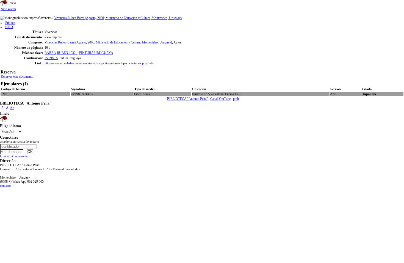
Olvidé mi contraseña (13, 156)
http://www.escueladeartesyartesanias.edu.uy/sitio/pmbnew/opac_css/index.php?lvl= (99, 63)
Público (10, 23)
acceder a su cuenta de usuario (19, 142)
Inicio (12, 3)
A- (3, 107)
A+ (12, 108)
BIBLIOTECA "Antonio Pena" (188, 99)
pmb (236, 99)
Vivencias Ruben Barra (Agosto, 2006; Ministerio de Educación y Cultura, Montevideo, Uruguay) (118, 18)
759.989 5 (51, 58)
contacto (5, 186)
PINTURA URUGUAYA (96, 53)
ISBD (9, 27)
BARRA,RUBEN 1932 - (61, 53)
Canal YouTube (220, 99)
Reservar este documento (17, 76)
